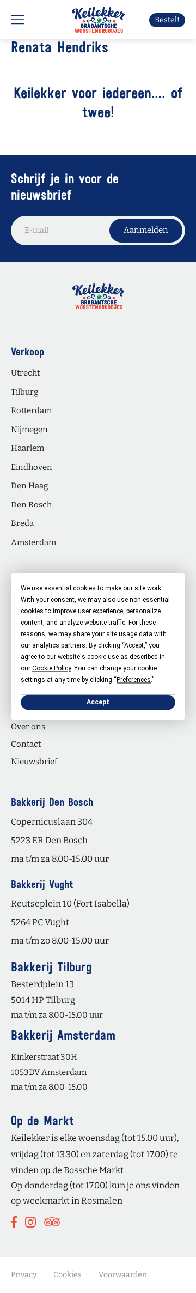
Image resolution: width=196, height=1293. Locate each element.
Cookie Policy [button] (51, 668)
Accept (98, 702)
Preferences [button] (134, 680)
